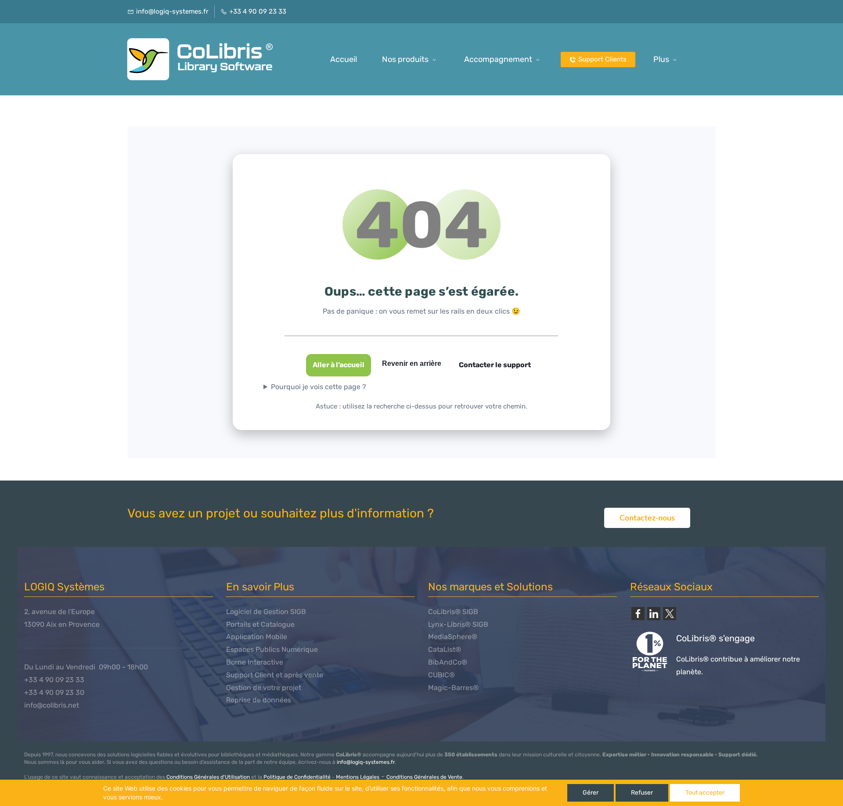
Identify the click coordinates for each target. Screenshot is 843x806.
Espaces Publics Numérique (272, 649)
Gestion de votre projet (263, 687)
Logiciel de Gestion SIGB (266, 611)
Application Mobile (256, 637)
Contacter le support (495, 365)
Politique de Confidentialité (297, 777)
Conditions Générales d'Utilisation (208, 777)
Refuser (642, 792)
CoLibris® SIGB (453, 611)
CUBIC (438, 675)
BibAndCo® (447, 662)
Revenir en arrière (411, 363)
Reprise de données (258, 700)
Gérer (590, 792)
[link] (638, 613)
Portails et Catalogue (260, 624)
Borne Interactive (254, 662)
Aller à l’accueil (338, 365)
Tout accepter (704, 792)
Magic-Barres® (453, 687)
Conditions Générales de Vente (424, 777)
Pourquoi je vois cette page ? (318, 387)
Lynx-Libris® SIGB (458, 624)
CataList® (444, 649)
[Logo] (203, 59)
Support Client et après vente (274, 675)
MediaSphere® (452, 637)
